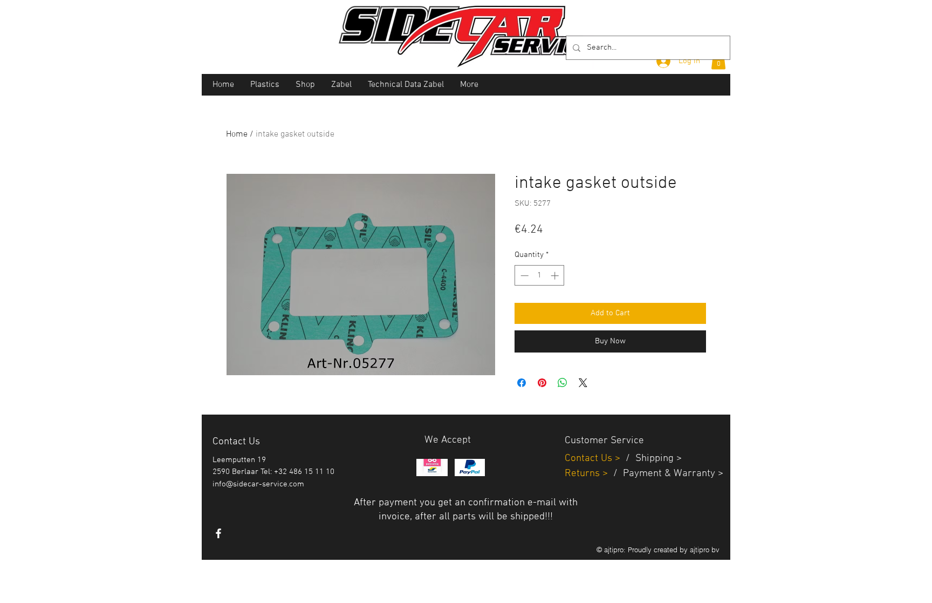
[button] (718, 60)
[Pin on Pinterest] (542, 382)
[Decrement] (523, 276)
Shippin (651, 458)
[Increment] (556, 276)
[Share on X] (583, 382)
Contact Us (590, 458)
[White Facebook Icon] (218, 533)
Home (237, 134)
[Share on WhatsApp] (562, 382)
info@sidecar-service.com (258, 484)
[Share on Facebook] (521, 382)
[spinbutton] (540, 276)
